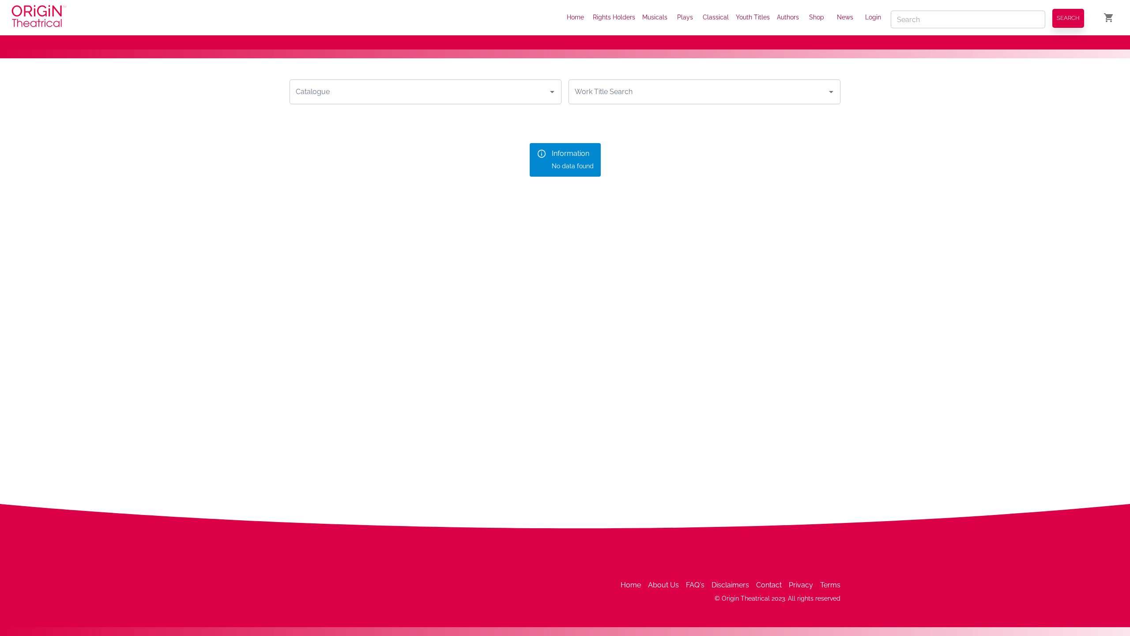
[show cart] (1108, 17)
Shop (816, 17)
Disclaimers (730, 585)
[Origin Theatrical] (39, 17)
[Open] (552, 92)
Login (873, 17)
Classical (716, 17)
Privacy (801, 585)
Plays (685, 17)
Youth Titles (753, 17)
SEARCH (1068, 18)
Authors (788, 17)
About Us (663, 585)
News (845, 17)
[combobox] (419, 91)
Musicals (654, 17)
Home (575, 17)
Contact (769, 585)
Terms (830, 585)
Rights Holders (614, 17)
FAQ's (695, 585)
